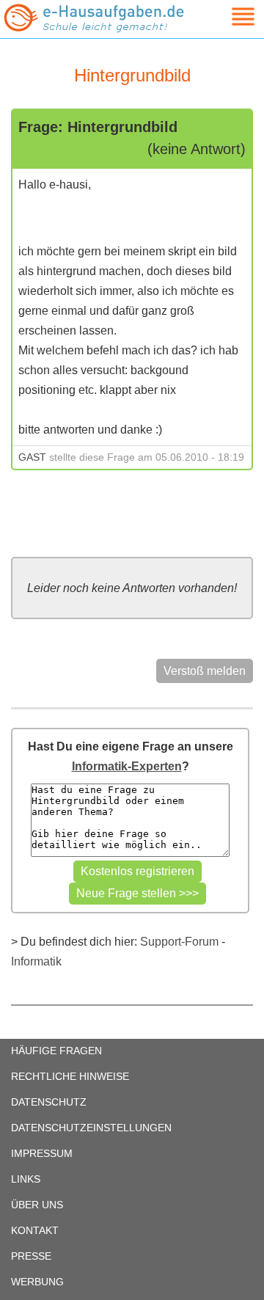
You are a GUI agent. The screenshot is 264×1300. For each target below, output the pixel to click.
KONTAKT (35, 1230)
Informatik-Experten (127, 766)
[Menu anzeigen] (226, 16)
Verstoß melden (205, 671)
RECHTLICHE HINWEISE (70, 1076)
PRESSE (31, 1256)
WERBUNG (37, 1282)
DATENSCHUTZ (49, 1102)
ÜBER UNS (37, 1204)
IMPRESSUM (42, 1153)
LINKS (25, 1179)
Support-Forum (179, 941)
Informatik (36, 961)
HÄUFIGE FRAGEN (56, 1050)
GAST (32, 457)
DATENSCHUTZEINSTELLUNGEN (91, 1127)
